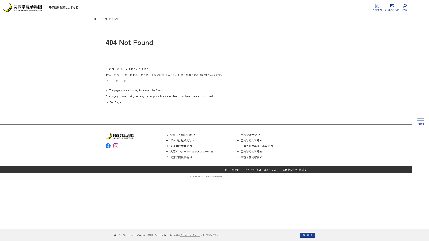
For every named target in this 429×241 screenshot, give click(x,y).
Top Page (115, 102)
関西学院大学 (249, 135)
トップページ (118, 81)
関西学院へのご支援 (293, 169)
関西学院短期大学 (181, 140)
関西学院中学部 (179, 146)
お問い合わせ (232, 169)
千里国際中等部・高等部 (255, 146)
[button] (307, 235)
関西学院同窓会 (250, 157)
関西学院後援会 (179, 157)
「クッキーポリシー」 (190, 235)
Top (94, 18)
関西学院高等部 (250, 140)
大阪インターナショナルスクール (190, 151)
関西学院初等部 (250, 151)
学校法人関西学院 (181, 135)
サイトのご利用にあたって (259, 169)
